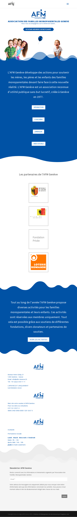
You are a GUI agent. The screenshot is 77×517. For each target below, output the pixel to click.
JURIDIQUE (38, 132)
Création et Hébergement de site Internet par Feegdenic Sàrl (51, 514)
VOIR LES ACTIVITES (38, 339)
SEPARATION (39, 107)
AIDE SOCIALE (38, 144)
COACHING (38, 119)
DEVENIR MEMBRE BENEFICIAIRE (38, 29)
